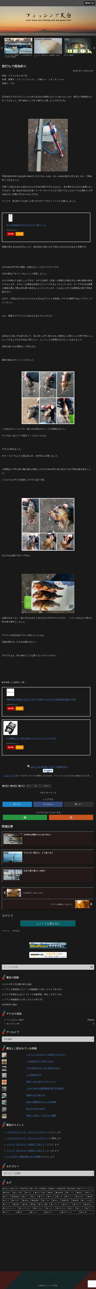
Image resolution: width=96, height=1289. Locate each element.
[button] (92, 967)
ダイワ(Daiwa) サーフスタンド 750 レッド (26, 225)
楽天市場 (10, 234)
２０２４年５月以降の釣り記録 (16, 984)
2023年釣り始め (9, 1004)
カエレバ (15, 230)
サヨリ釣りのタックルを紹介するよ (43, 1068)
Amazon (19, 234)
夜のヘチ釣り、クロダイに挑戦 (41, 1115)
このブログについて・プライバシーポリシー (28, 1132)
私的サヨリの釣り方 (35, 1095)
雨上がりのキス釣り (35, 1109)
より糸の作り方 (33, 1075)
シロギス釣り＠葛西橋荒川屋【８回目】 (45, 1088)
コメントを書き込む (48, 923)
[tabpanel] (18, 47)
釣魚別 (15, 786)
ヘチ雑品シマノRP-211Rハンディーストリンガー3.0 (31, 738)
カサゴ (22, 786)
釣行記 (6, 786)
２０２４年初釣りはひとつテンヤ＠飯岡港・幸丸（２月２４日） (32, 994)
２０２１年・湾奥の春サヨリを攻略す (24, 1156)
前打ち (48, 786)
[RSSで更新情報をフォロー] (71, 817)
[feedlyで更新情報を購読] (25, 817)
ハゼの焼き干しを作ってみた (40, 1061)
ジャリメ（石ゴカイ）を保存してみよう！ (46, 1054)
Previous (2, 48)
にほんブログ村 (11, 775)
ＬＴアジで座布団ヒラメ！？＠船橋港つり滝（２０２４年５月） (32, 989)
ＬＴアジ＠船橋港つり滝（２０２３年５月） (23, 999)
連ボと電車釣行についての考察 (41, 1102)
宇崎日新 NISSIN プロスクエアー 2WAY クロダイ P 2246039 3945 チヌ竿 (41, 699)
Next (94, 48)
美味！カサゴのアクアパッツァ (41, 1081)
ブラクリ (40, 786)
